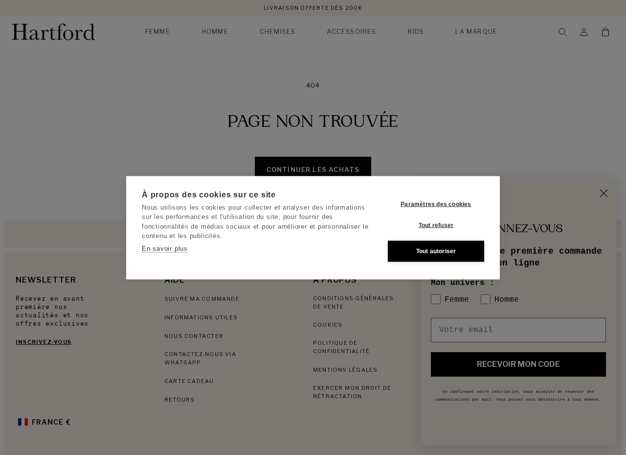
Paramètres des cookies (436, 204)
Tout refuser (436, 225)
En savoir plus (165, 248)
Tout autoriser (436, 251)
